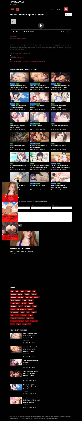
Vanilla (12, 324)
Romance (35, 61)
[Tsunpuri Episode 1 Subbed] (60, 137)
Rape (31, 61)
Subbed (19, 57)
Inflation (13, 309)
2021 (22, 291)
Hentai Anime (13, 57)
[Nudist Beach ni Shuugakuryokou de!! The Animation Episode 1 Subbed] (39, 157)
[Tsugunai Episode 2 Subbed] (39, 177)
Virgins (18, 324)
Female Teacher (15, 303)
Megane (34, 312)
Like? (69, 14)
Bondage (27, 294)
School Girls (21, 318)
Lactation (30, 309)
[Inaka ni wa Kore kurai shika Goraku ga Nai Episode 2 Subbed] (16, 336)
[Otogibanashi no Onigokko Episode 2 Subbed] (60, 97)
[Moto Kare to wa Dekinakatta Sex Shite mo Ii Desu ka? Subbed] (16, 400)
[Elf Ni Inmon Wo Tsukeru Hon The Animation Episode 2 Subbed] (60, 77)
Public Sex (23, 315)
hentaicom (17, 53)
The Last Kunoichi (21, 38)
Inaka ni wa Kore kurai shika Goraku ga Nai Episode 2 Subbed (30, 336)
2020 (17, 291)
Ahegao (28, 291)
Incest (34, 306)
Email (32, 205)
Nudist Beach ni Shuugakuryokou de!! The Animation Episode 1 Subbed (39, 167)
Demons (36, 297)
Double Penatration (15, 300)
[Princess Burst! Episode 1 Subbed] (39, 97)
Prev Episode (13, 36)
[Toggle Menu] (12, 9)
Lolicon (22, 312)
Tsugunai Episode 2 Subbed (38, 185)
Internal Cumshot (21, 309)
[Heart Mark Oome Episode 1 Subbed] (16, 362)
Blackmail (13, 294)
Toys (27, 321)
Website (54, 205)
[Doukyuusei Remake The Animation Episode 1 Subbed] (60, 177)
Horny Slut (27, 306)
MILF (12, 315)
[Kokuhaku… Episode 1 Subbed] (60, 117)
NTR (17, 315)
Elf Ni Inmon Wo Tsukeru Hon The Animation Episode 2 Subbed (30, 373)
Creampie (13, 297)
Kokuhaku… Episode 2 (36, 125)
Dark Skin (20, 297)
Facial (24, 300)
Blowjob (20, 294)
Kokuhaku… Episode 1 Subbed (59, 125)
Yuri (29, 324)
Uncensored (42, 61)
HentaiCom (17, 2)
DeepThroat (29, 297)
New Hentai (12, 83)
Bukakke (34, 294)
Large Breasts (26, 61)
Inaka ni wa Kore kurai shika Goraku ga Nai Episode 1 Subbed (30, 349)
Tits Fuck (20, 321)
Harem (20, 306)
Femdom (24, 303)
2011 (12, 291)
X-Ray (24, 324)
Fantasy (15, 61)
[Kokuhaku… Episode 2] (39, 117)
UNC (22, 57)
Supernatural (30, 318)
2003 (11, 61)
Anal (34, 291)
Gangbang (13, 306)
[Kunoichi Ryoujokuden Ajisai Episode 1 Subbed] (39, 137)
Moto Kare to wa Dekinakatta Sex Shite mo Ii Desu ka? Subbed (31, 400)
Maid (28, 312)
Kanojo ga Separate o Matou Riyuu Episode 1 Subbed (30, 387)
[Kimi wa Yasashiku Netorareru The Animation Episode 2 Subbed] (60, 157)
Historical (20, 61)
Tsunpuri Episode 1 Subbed (58, 145)
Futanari (31, 303)
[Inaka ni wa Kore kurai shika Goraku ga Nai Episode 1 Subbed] (39, 77)
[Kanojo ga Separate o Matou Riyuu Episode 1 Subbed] (16, 387)
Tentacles (13, 321)
